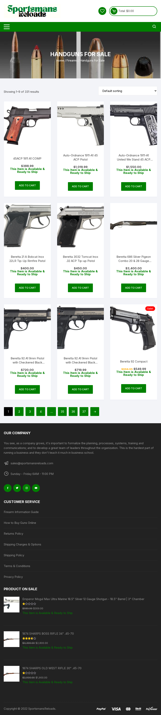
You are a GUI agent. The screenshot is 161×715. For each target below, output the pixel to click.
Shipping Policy (14, 555)
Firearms (72, 60)
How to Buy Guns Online (20, 523)
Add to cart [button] (27, 185)
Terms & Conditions (17, 566)
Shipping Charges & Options (22, 544)
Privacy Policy (13, 577)
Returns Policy (13, 533)
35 (62, 411)
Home (60, 60)
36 (73, 411)
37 (84, 411)
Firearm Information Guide (21, 512)
